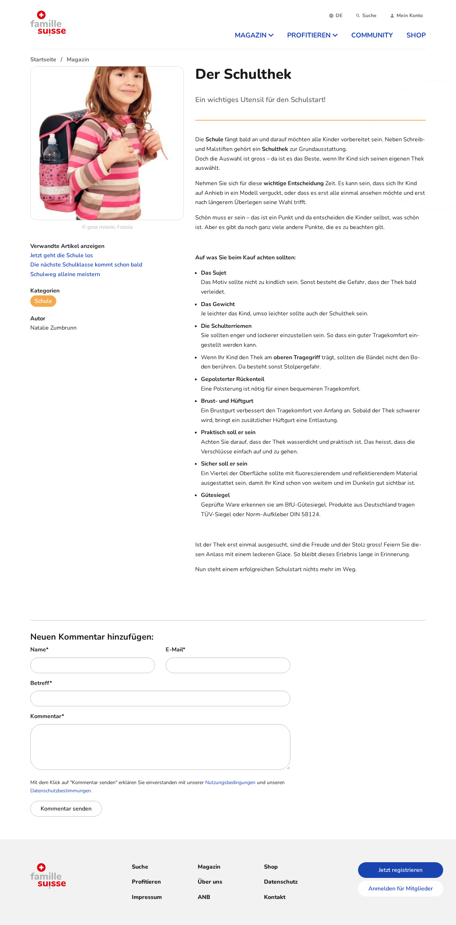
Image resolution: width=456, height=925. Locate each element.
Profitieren (146, 882)
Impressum (147, 897)
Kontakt (274, 897)
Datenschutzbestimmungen (60, 790)
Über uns (210, 882)
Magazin (209, 867)
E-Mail (175, 650)
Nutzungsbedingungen (230, 782)
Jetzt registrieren (401, 870)
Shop (271, 867)
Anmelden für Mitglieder (400, 889)
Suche (140, 867)
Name (39, 650)
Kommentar (47, 716)
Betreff (41, 683)
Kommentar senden (66, 809)
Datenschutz (281, 882)
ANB (204, 897)
